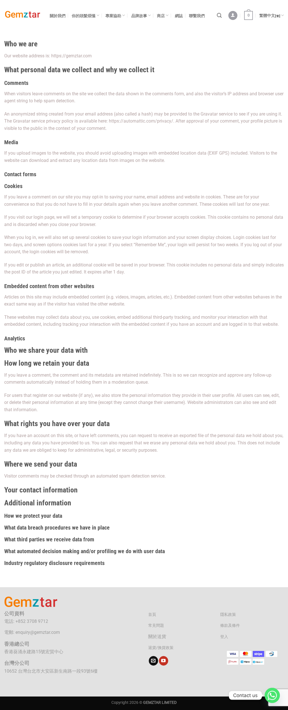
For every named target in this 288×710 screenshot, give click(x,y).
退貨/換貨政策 (161, 647)
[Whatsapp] (272, 695)
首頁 (152, 614)
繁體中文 (267, 15)
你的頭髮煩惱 (83, 15)
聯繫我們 (197, 15)
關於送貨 (157, 636)
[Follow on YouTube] (163, 661)
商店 (161, 15)
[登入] (232, 15)
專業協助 (113, 15)
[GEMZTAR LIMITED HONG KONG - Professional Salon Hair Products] (22, 15)
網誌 (179, 15)
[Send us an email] (153, 661)
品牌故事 (139, 15)
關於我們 (58, 15)
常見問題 (156, 625)
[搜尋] (219, 15)
